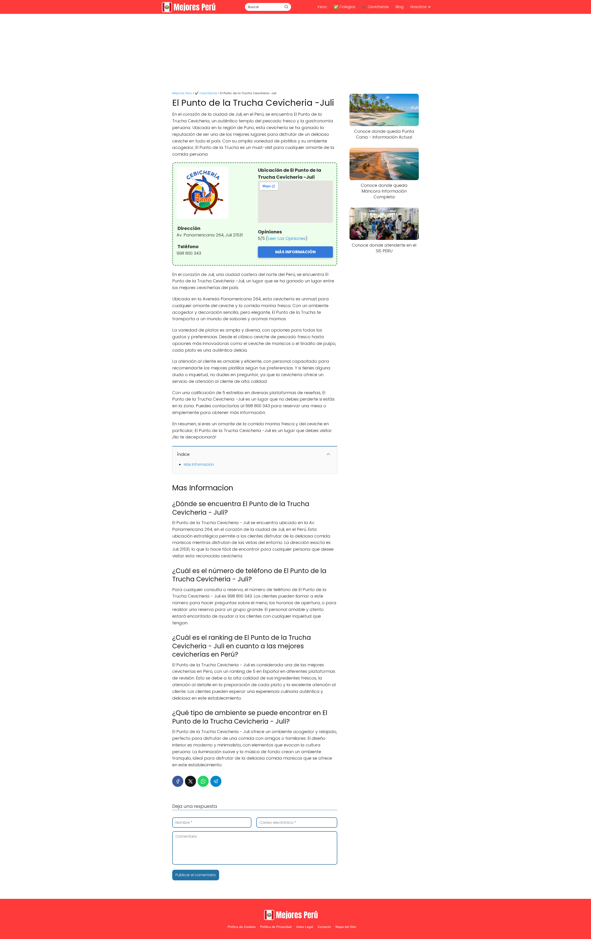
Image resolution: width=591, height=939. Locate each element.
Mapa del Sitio (345, 927)
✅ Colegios (344, 6)
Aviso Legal (304, 927)
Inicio (322, 6)
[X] (190, 781)
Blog (400, 6)
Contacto (324, 927)
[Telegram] (215, 781)
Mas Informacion (199, 464)
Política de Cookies (242, 927)
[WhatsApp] (203, 781)
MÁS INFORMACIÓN (295, 252)
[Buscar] (286, 6)
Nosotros (418, 6)
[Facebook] (177, 781)
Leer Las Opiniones (287, 238)
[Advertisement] (295, 53)
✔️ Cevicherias (375, 6)
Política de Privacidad (276, 927)
